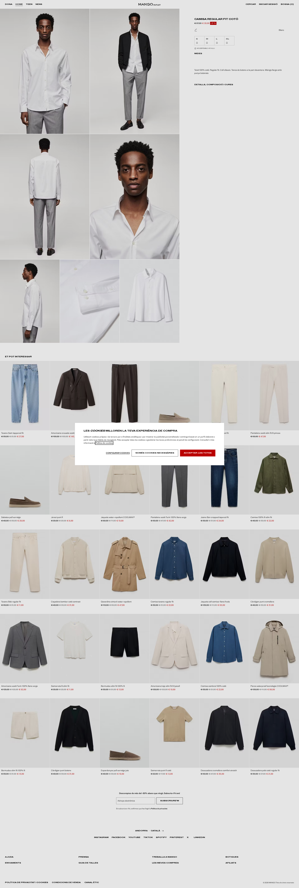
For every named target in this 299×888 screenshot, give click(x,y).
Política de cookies (104, 443)
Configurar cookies (118, 453)
